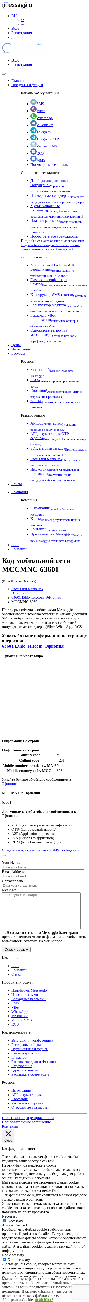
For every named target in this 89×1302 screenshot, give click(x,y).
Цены (16, 345)
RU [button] (14, 16)
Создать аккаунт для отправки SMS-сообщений (40, 850)
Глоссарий (19, 1099)
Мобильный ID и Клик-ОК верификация (52, 270)
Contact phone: (13, 881)
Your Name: (11, 862)
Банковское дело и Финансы (34, 1062)
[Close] (4, 74)
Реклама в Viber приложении (55, 320)
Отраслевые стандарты (30, 1107)
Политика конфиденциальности (28, 1118)
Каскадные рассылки (28, 999)
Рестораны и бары (26, 1045)
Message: (9, 890)
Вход (15, 28)
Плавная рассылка (56, 226)
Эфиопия (18, 593)
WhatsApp (45, 118)
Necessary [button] (9, 1216)
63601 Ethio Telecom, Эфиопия (36, 597)
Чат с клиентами (24, 995)
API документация (26, 1095)
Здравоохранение (25, 1070)
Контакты (48, 529)
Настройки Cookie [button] (18, 1300)
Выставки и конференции (32, 1040)
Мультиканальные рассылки (56, 210)
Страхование (21, 1066)
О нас (16, 974)
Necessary (15, 1221)
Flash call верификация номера (58, 284)
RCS (40, 153)
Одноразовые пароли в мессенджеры (53, 335)
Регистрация (21, 33)
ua (22, 24)
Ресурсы (18, 353)
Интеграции (21, 349)
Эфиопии (9, 784)
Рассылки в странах (27, 589)
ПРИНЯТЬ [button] (44, 1300)
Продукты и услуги (27, 85)
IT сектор (19, 1057)
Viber (41, 111)
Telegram (44, 132)
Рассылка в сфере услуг (30, 1074)
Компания (19, 492)
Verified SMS (47, 146)
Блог (15, 545)
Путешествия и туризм (29, 1049)
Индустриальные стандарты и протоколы (54, 474)
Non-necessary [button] (13, 1255)
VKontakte (45, 125)
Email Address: (13, 872)
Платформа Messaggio (29, 990)
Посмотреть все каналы (49, 165)
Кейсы (16, 484)
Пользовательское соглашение (26, 1122)
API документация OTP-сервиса (58, 438)
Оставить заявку (16, 949)
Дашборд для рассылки (50, 185)
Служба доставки (25, 1053)
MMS (41, 160)
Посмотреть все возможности (54, 236)
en (22, 20)
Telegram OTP (48, 139)
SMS (40, 104)
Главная (17, 81)
